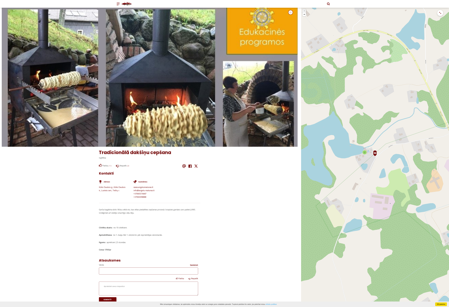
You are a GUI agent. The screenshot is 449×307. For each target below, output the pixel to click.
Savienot (194, 265)
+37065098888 (140, 197)
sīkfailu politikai (271, 304)
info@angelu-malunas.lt (144, 190)
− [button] (304, 14)
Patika (181, 278)
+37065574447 (140, 193)
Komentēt (108, 300)
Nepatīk (194, 278)
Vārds (101, 265)
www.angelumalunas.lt (143, 187)
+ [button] (304, 10)
